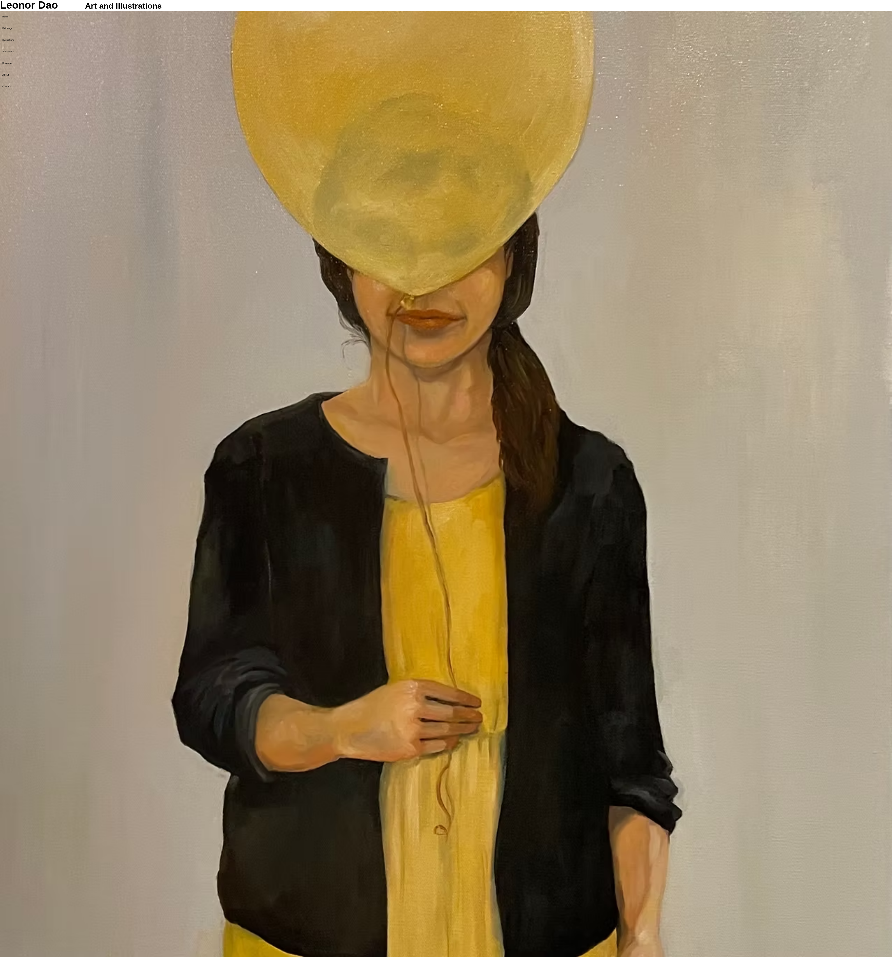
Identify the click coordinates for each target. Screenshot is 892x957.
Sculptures (8, 51)
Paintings (7, 28)
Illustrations (8, 40)
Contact (6, 86)
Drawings (7, 63)
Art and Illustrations (123, 5)
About (5, 74)
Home (5, 16)
